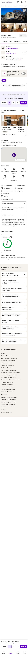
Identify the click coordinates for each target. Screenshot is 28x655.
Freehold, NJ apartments (7, 355)
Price (10, 41)
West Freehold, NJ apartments (9, 358)
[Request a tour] (25, 2)
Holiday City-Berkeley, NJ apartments (10, 372)
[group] (13, 120)
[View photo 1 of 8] (14, 15)
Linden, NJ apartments (7, 384)
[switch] (14, 73)
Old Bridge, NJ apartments (8, 389)
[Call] (21, 2)
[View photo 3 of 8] (20, 27)
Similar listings (17, 41)
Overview (4, 41)
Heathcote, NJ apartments (8, 387)
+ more (19, 59)
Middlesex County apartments (9, 397)
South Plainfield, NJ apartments (9, 375)
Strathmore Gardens (8, 127)
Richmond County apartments (9, 399)
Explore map (21, 159)
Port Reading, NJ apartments (8, 377)
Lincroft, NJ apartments (7, 363)
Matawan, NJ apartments (7, 391)
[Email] (18, 2)
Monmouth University (6, 412)
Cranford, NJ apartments (7, 365)
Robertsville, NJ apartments (8, 360)
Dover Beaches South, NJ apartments (11, 379)
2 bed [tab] (4, 80)
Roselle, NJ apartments (7, 382)
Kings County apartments (8, 406)
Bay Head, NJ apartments (7, 367)
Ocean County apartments (8, 402)
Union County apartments (8, 404)
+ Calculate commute (12, 48)
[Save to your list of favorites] (24, 10)
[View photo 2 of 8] (7, 27)
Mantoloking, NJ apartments (8, 370)
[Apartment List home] (6, 2)
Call (25, 52)
